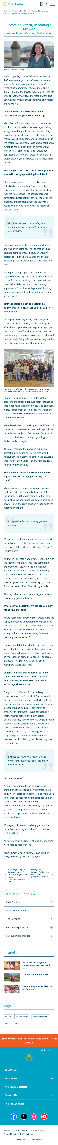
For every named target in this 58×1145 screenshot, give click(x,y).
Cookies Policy (36, 1130)
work (7, 1023)
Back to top (46, 1050)
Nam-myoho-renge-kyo (16, 292)
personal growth (40, 1016)
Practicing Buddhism (20, 11)
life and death (22, 1016)
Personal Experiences (40, 11)
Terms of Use (21, 1130)
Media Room (28, 1134)
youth (17, 1023)
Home (6, 11)
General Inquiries (11, 1134)
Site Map (7, 1130)
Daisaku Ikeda (21, 629)
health (8, 1016)
